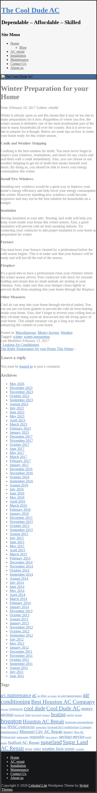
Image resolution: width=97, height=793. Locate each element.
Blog (22, 47)
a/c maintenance (16, 695)
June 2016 (17, 493)
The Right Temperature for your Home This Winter (37, 349)
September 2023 (21, 400)
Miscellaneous (26, 333)
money (68, 732)
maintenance (9, 732)
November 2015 (21, 522)
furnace (46, 715)
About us (16, 68)
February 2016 (20, 509)
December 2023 (21, 388)
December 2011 (21, 651)
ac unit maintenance (70, 695)
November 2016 (21, 473)
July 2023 (17, 408)
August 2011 (19, 668)
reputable (37, 737)
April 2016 (17, 501)
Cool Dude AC (63, 708)
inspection (41, 727)
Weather (66, 333)
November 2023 (21, 392)
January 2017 (19, 465)
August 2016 (19, 485)
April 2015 (17, 550)
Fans (28, 715)
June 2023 (17, 412)
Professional (8, 737)
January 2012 (19, 647)
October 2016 (19, 477)
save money (52, 737)
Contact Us (18, 64)
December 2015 (21, 518)
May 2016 (17, 497)
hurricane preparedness (79, 722)
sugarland (51, 742)
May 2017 (17, 453)
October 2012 (19, 631)
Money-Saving (48, 333)
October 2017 (19, 445)
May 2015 (17, 546)
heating (58, 714)
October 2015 (19, 526)
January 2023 (19, 432)
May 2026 (17, 384)
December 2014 (21, 562)
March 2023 (18, 424)
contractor (16, 709)
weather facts (53, 748)
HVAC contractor (21, 727)
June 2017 (17, 449)
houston (11, 720)
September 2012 (21, 635)
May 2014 (17, 591)
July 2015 (17, 538)
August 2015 (19, 534)
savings (65, 736)
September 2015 (21, 530)
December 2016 (21, 469)
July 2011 (16, 672)
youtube (80, 749)
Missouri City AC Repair (40, 731)
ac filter (42, 695)
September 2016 (21, 481)
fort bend (36, 715)
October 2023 (19, 396)
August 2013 (19, 619)
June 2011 (17, 676)
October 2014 (19, 570)
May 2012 (17, 643)
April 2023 (17, 420)
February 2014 (20, 603)
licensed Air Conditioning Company (69, 727)
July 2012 (17, 639)
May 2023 (17, 416)
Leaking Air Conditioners (21, 345)
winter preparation (37, 337)
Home (14, 43)
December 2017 (21, 436)
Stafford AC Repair (24, 742)
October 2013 (19, 615)
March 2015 (18, 554)
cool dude (34, 708)
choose (4, 709)
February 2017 (20, 461)
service (78, 736)
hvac (4, 727)
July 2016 (17, 489)
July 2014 (17, 582)
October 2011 (19, 660)
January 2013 (19, 623)
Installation (18, 55)
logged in (26, 366)
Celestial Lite (37, 785)
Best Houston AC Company (63, 702)
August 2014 (19, 578)
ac (34, 695)
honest (78, 715)
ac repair (52, 696)
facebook (19, 715)
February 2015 (20, 558)
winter (17, 337)
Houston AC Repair (43, 721)
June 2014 (17, 587)
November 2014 (21, 566)
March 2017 (18, 457)
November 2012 (21, 627)
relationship (22, 737)
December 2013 (21, 611)
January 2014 (19, 607)
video (37, 749)
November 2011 (21, 656)
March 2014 (18, 599)
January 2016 (19, 514)
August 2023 (19, 404)
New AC (79, 732)
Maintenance (19, 60)
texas (28, 749)
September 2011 (21, 664)
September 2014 (21, 574)
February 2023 (20, 428)
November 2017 (21, 440)
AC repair (17, 51)
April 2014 (17, 595)
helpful (70, 715)
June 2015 (17, 542)
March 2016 (18, 505)
